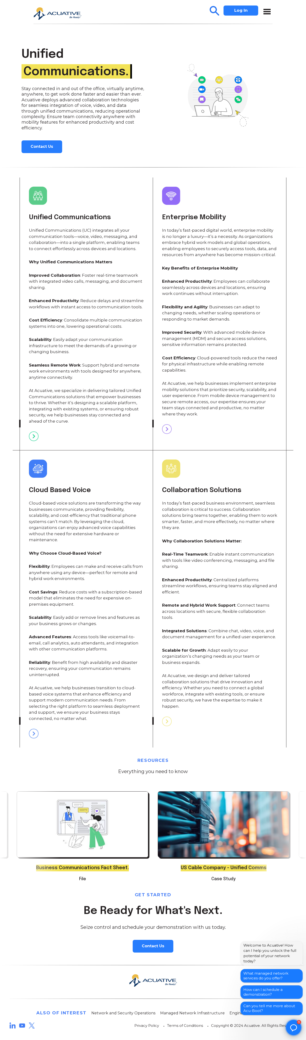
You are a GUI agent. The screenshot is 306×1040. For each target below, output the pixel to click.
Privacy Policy (146, 1025)
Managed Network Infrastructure (192, 1013)
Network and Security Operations (123, 1013)
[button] (293, 1027)
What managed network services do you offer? (265, 975)
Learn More (33, 436)
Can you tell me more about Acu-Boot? (269, 1008)
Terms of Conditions (185, 1025)
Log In (241, 10)
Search (214, 11)
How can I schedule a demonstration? (263, 992)
